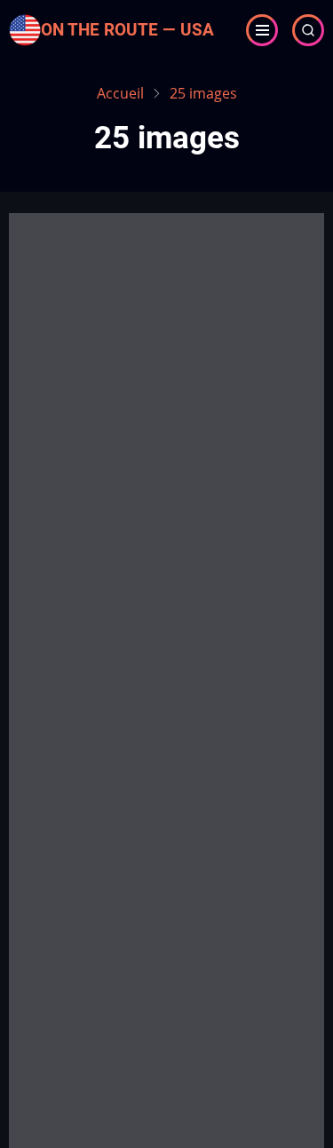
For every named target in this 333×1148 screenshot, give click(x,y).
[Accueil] (25, 28)
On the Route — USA (127, 30)
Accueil (120, 93)
